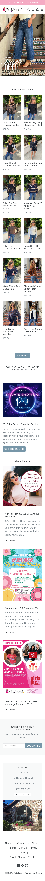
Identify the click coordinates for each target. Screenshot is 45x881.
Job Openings (22, 852)
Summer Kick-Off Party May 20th (22, 608)
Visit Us (23, 848)
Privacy (33, 848)
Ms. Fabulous (16, 873)
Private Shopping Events (22, 857)
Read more (11, 540)
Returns (12, 848)
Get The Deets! (14, 449)
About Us (9, 843)
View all (22, 355)
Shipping (36, 843)
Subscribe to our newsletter (22, 728)
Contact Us (23, 843)
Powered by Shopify (33, 873)
